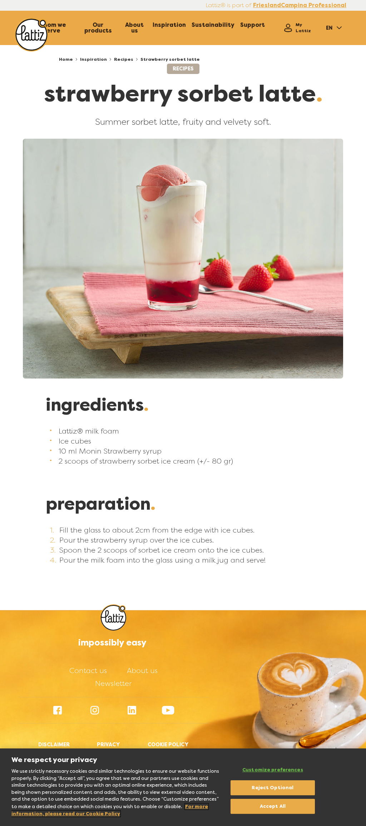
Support (252, 25)
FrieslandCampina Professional (299, 5)
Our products (98, 28)
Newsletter (113, 683)
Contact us (88, 670)
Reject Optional (272, 787)
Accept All (273, 806)
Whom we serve (52, 28)
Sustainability (213, 25)
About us (134, 28)
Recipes (123, 59)
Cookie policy (168, 744)
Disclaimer (54, 744)
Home (66, 59)
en (329, 28)
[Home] (31, 34)
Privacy (108, 744)
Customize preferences (272, 769)
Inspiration (169, 25)
